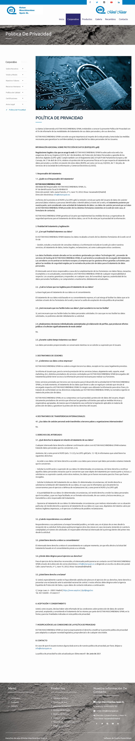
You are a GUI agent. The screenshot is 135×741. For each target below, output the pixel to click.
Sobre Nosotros (12, 69)
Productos (15, 702)
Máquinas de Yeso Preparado (64, 718)
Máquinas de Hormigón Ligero (65, 722)
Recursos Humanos (13, 86)
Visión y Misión (11, 75)
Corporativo (15, 698)
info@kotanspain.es (62, 195)
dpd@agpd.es (87, 590)
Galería (98, 19)
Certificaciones (11, 98)
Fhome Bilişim (125, 738)
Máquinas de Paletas (61, 726)
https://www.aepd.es (71, 590)
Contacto (123, 19)
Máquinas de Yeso (60, 702)
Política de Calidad (13, 92)
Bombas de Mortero (61, 714)
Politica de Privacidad (17, 110)
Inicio (61, 19)
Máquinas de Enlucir (61, 698)
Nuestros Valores (12, 81)
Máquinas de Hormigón (62, 706)
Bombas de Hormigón (61, 710)
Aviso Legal (10, 104)
